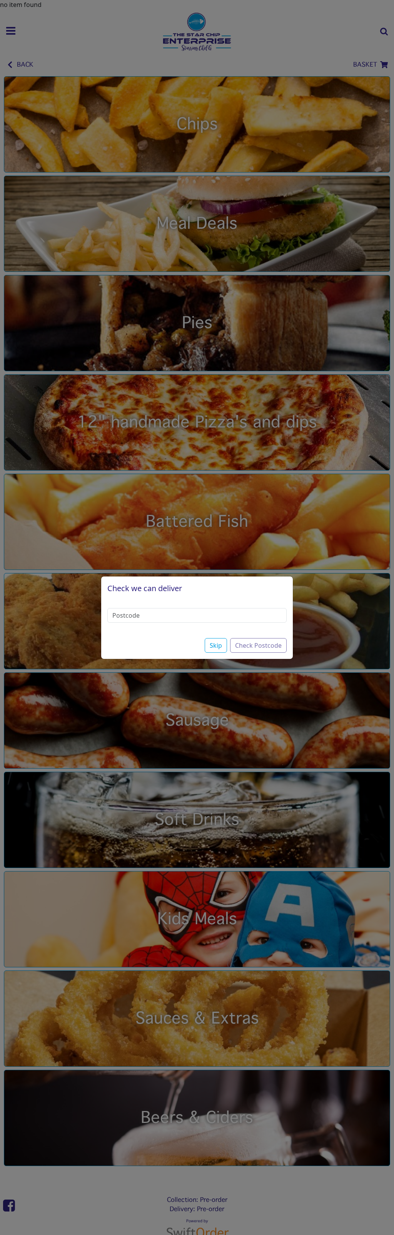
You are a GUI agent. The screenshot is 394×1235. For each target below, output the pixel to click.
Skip (216, 645)
